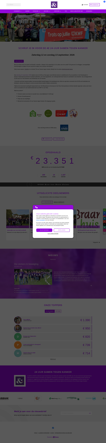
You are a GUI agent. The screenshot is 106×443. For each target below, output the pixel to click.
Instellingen (61, 230)
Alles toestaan (44, 230)
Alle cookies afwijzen (53, 233)
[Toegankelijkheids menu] (104, 1)
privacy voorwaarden (40, 220)
